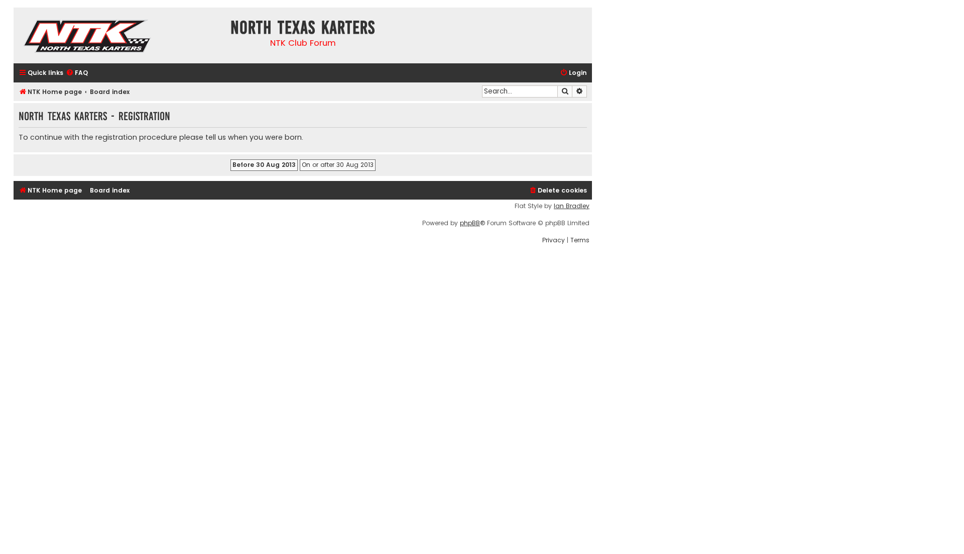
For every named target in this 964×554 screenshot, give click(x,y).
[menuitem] (77, 73)
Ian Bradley (571, 206)
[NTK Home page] (88, 37)
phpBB (470, 223)
